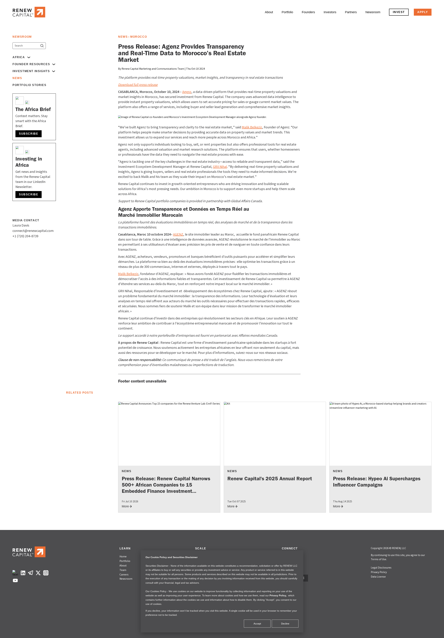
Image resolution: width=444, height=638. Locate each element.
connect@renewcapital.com (33, 231)
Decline (285, 623)
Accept (257, 623)
